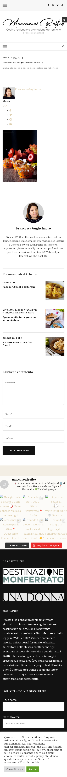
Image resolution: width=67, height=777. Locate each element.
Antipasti (8, 310)
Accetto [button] (33, 769)
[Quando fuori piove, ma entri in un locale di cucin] (33, 529)
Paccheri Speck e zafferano (19, 287)
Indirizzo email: (12, 717)
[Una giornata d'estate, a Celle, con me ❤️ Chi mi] (11, 506)
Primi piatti (9, 282)
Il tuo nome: (10, 699)
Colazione (8, 338)
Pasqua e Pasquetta (26, 310)
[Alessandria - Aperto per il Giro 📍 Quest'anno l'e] (11, 529)
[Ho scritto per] (33, 569)
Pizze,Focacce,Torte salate (18, 313)
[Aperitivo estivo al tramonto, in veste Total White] (56, 506)
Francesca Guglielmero (29, 89)
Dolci (16, 58)
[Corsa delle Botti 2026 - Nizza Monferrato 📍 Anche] (33, 506)
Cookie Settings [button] (14, 769)
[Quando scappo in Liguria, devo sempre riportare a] (56, 529)
